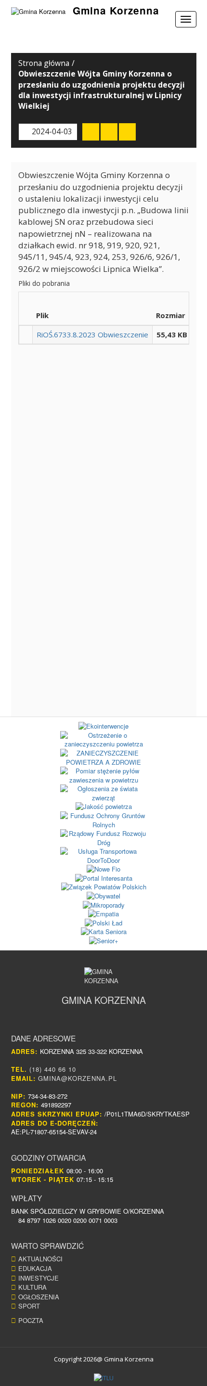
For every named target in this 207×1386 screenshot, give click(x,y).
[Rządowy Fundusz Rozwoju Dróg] (103, 838)
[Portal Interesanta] (103, 878)
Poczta (30, 1320)
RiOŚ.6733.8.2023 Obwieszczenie (92, 334)
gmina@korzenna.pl (77, 1078)
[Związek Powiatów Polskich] (103, 887)
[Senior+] (103, 941)
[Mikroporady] (103, 905)
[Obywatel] (103, 896)
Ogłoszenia (38, 1296)
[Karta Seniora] (103, 932)
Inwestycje (38, 1278)
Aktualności (40, 1258)
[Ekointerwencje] (103, 726)
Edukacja (35, 1268)
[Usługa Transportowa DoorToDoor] (103, 856)
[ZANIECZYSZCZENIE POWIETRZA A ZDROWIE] (103, 758)
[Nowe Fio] (103, 869)
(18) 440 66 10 (52, 1069)
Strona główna (43, 63)
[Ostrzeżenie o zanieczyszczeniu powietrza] (103, 740)
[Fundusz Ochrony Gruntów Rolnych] (103, 820)
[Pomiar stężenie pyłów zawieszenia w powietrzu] (103, 775)
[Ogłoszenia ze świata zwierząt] (103, 793)
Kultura (32, 1287)
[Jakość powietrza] (103, 806)
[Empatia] (103, 914)
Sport (29, 1305)
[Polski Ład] (103, 923)
